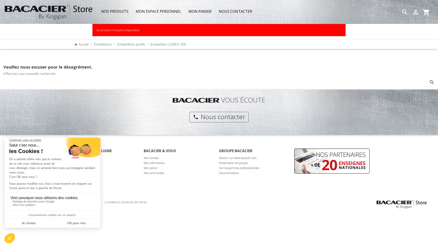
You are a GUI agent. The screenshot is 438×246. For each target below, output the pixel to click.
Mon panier (151, 168)
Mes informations (154, 163)
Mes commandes (154, 173)
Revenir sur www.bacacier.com (238, 158)
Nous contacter (219, 116)
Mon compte (151, 158)
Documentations (229, 173)
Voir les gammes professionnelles (239, 168)
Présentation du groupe (233, 163)
